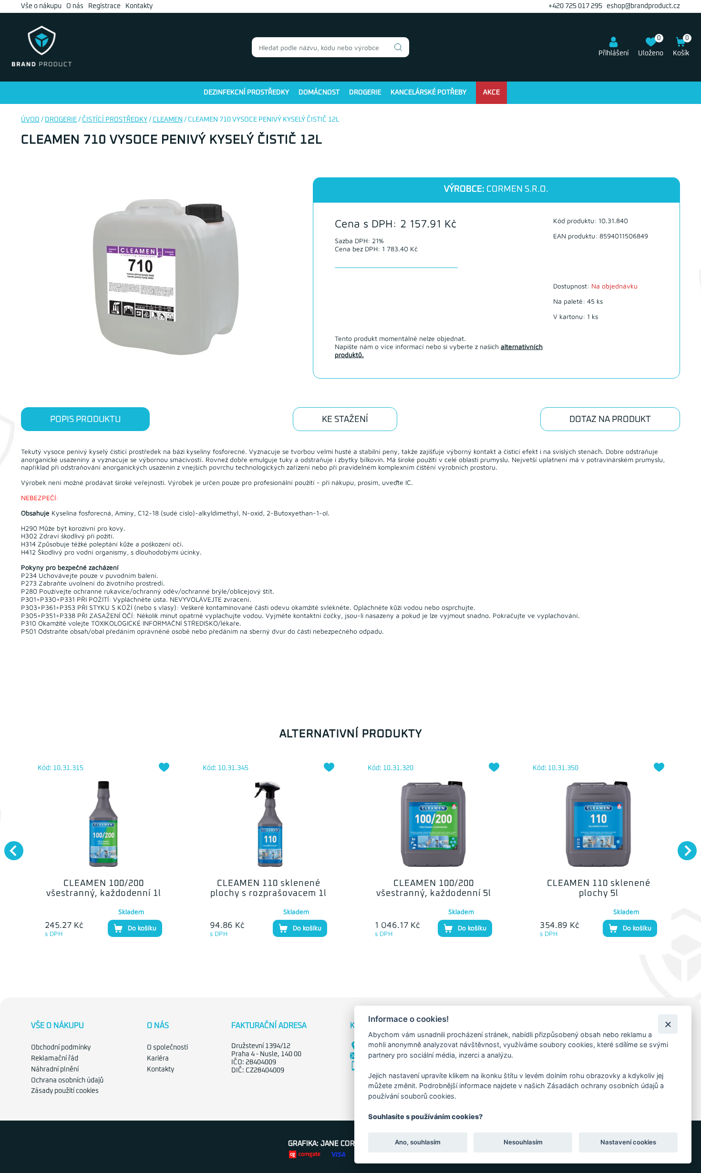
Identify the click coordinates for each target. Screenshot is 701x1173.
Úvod (30, 119)
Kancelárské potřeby (428, 92)
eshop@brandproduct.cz (643, 6)
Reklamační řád (54, 1058)
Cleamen (168, 119)
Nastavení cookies (628, 1142)
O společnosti (167, 1047)
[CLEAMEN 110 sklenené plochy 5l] (598, 824)
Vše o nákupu (41, 6)
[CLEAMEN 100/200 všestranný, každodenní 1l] (103, 824)
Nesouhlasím (522, 1142)
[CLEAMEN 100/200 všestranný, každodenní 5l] (433, 824)
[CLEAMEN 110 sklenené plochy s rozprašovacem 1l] (268, 824)
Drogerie (365, 92)
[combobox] (330, 47)
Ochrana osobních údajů (67, 1080)
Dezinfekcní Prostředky (246, 92)
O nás (74, 6)
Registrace (104, 6)
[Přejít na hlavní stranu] (42, 64)
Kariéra (158, 1058)
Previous (9, 846)
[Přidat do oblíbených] (164, 767)
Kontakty (139, 6)
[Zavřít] (668, 1024)
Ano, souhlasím (418, 1142)
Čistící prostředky (114, 119)
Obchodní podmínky (61, 1047)
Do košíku (142, 928)
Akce (491, 92)
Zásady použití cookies (65, 1091)
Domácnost (319, 92)
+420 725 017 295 (575, 6)
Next (682, 846)
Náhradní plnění (55, 1069)
